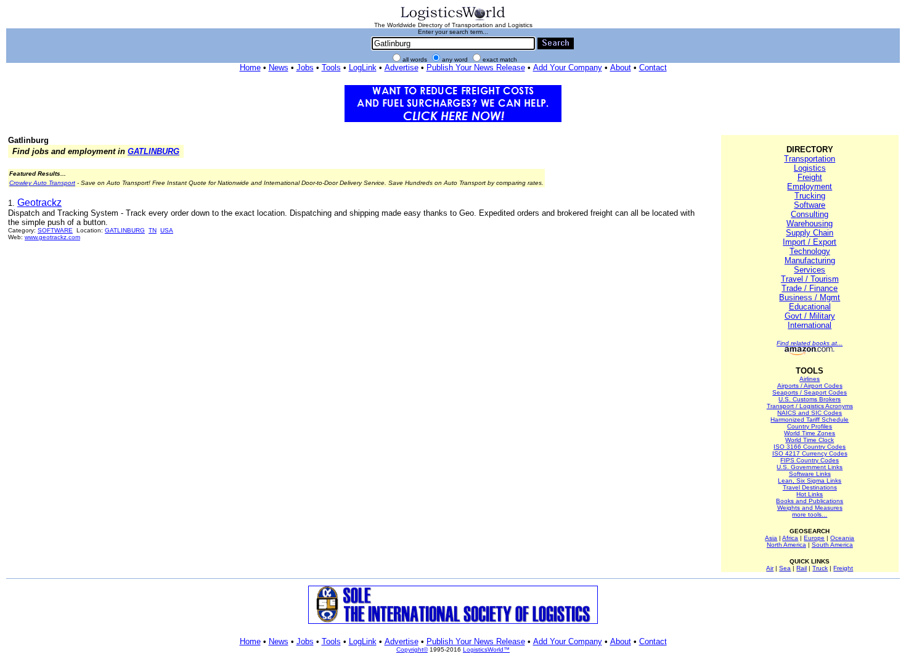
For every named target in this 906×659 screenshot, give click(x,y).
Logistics (810, 168)
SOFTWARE (55, 230)
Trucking (809, 195)
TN (153, 230)
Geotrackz (39, 202)
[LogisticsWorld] (453, 19)
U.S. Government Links (810, 467)
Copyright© (412, 649)
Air (769, 568)
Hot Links (809, 494)
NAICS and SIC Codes (809, 412)
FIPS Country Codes (809, 460)
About (620, 67)
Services (809, 269)
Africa (790, 537)
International (809, 325)
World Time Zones (809, 433)
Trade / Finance (810, 288)
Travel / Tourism (810, 279)
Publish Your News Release (475, 67)
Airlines (809, 378)
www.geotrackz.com (52, 237)
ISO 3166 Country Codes (809, 446)
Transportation (809, 158)
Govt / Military (810, 316)
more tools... (809, 514)
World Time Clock (809, 439)
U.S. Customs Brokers (809, 399)
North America (786, 544)
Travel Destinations (810, 487)
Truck (820, 568)
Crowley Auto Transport (42, 182)
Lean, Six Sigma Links (809, 480)
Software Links (810, 473)
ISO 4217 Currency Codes (809, 453)
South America (832, 544)
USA (166, 230)
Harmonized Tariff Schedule (809, 419)
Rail (801, 568)
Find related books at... (810, 343)
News (278, 67)
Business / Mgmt (809, 297)
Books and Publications (809, 500)
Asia (771, 537)
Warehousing (809, 223)
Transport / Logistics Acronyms (810, 406)
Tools (331, 67)
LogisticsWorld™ (486, 649)
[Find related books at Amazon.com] (809, 353)
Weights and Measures (810, 507)
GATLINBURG (153, 151)
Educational (810, 306)
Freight (810, 177)
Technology (810, 251)
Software (809, 205)
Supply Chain (809, 232)
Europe (814, 537)
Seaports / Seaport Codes (809, 392)
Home (250, 67)
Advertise (401, 67)
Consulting (809, 214)
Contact (653, 67)
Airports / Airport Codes (810, 385)
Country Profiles (809, 426)
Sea (785, 568)
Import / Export (809, 242)
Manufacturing (810, 260)
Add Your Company (567, 67)
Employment (809, 186)
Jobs (305, 67)
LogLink (363, 67)
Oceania (842, 537)
